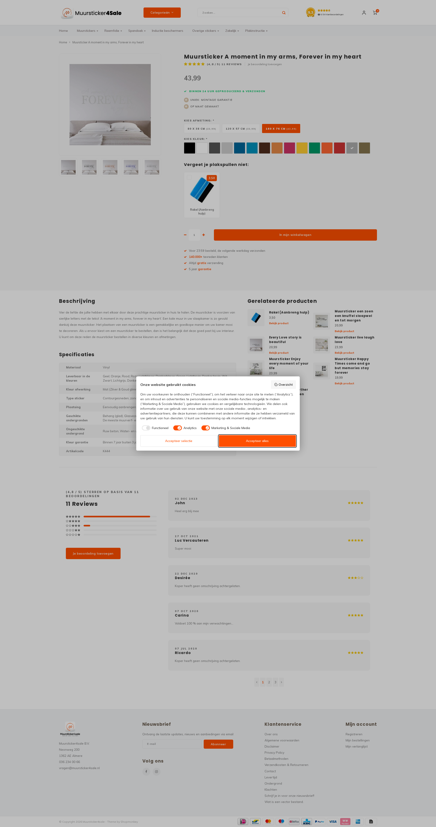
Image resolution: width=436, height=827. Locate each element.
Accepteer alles (257, 441)
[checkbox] (154, 427)
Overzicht (286, 385)
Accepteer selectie (178, 441)
